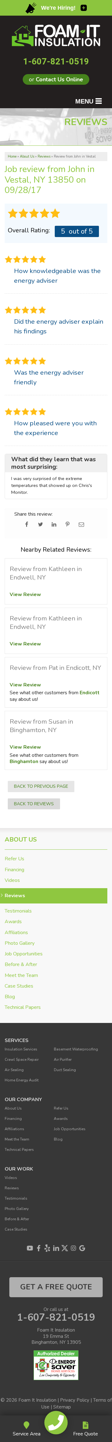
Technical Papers (23, 1007)
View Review (25, 594)
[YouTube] (30, 1248)
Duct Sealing (65, 1069)
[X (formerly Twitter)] (64, 1248)
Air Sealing (14, 1069)
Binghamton (24, 761)
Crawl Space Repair (22, 1059)
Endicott (90, 692)
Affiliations (16, 933)
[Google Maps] (82, 1248)
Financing (14, 870)
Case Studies (19, 986)
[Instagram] (73, 1248)
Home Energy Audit (22, 1080)
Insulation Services (21, 1049)
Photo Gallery (20, 943)
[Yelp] (47, 1248)
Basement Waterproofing (76, 1049)
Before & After (21, 965)
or (56, 79)
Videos (12, 880)
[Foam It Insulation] (56, 1422)
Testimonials (18, 911)
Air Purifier (63, 1059)
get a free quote (56, 1287)
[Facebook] (38, 1248)
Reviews (15, 896)
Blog (10, 997)
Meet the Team (21, 976)
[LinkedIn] (56, 1248)
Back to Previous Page (41, 786)
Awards (13, 922)
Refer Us (14, 859)
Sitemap (62, 1407)
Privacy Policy (74, 1400)
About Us (21, 839)
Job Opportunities (24, 954)
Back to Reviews (34, 804)
